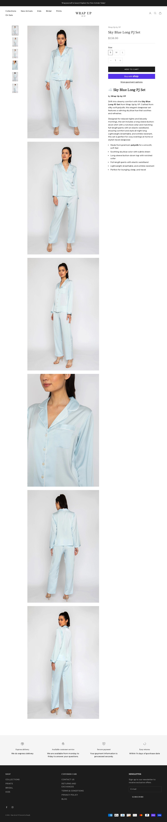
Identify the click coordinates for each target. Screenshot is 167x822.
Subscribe (66, 423)
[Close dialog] (115, 390)
